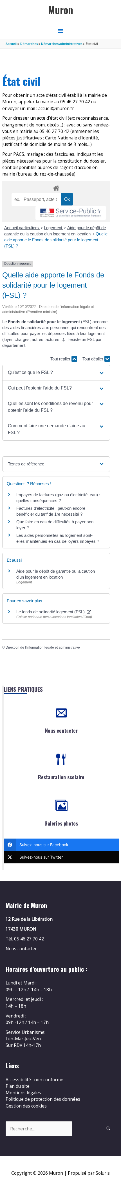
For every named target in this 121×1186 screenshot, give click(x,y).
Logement (53, 227)
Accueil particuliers (22, 227)
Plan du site (18, 1086)
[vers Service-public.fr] (70, 213)
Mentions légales (23, 1092)
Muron (60, 10)
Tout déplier (93, 358)
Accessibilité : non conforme (34, 1079)
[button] (56, 372)
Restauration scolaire (61, 777)
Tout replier (60, 358)
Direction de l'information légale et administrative (43, 647)
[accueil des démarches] (56, 187)
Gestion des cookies (26, 1106)
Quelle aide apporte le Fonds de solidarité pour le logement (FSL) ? (55, 239)
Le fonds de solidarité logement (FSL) (51, 611)
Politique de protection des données (43, 1099)
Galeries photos (61, 823)
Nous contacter (61, 730)
